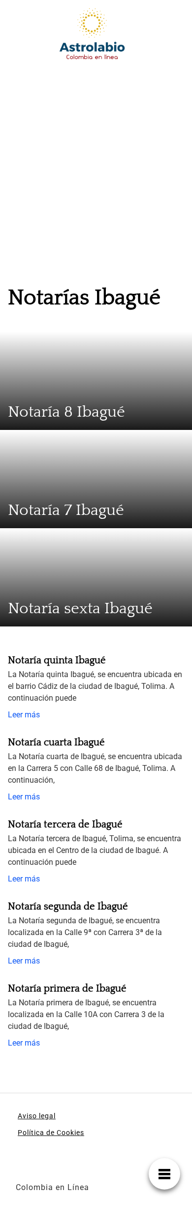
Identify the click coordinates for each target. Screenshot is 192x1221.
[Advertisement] (96, 168)
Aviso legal (37, 1116)
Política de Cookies (51, 1132)
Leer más (24, 714)
